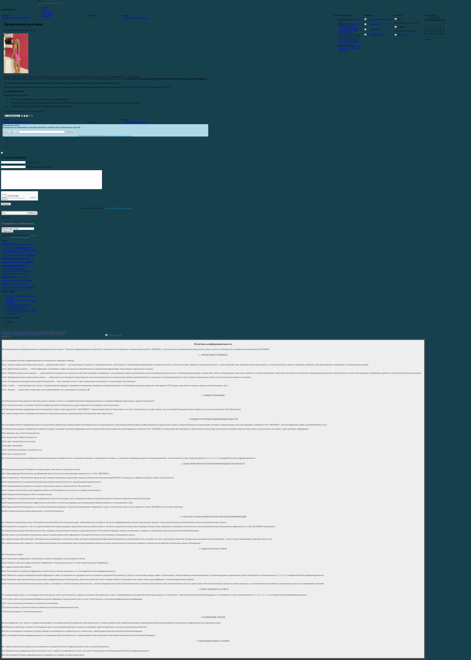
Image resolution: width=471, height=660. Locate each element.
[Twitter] (24, 116)
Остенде (17, 250)
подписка (28, 277)
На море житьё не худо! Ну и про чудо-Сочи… (349, 48)
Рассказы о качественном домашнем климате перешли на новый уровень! (22, 310)
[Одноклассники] (27, 116)
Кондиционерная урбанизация (135, 18)
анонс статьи (25, 252)
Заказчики (22, 247)
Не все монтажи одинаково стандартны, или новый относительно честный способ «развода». (349, 28)
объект (7, 276)
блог (30, 252)
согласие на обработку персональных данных (118, 136)
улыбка (29, 286)
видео (21, 255)
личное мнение (14, 273)
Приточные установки (14, 252)
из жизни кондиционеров (18, 263)
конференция (5, 273)
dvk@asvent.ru (407, 35)
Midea (13, 244)
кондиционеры (17, 268)
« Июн (427, 39)
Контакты (17, 332)
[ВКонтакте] (22, 116)
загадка (25, 258)
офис (14, 277)
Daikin (6, 243)
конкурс (31, 271)
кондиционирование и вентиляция (15, 271)
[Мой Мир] (29, 116)
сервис (15, 284)
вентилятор (5, 255)
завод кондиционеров (19, 256)
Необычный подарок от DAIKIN (15, 122)
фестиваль (4, 289)
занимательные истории (11, 262)
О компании (6, 332)
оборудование (23, 273)
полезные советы (8, 280)
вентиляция (13, 255)
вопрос (26, 255)
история (25, 266)
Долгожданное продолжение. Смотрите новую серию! (19, 306)
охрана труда (21, 277)
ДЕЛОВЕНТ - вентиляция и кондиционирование (22, 334)
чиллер (24, 289)
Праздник (4, 252)
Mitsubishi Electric (22, 244)
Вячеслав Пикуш (345, 35)
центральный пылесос (14, 289)
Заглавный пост (11, 247)
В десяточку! (12, 313)
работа (6, 283)
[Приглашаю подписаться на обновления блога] (16, 73)
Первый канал (31, 250)
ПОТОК (23, 250)
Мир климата (11, 250)
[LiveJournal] (32, 116)
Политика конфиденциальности (53, 332)
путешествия (24, 280)
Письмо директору (30, 332)
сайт (11, 284)
